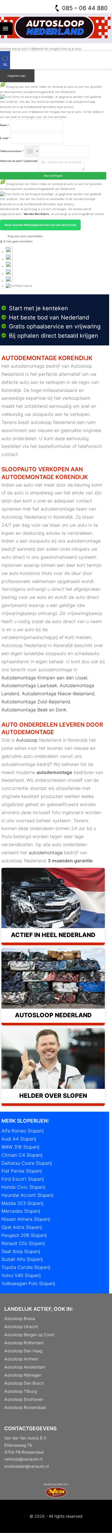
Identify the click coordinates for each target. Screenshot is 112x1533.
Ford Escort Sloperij (22, 1179)
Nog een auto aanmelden (25, 236)
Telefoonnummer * (12, 151)
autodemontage (46, 852)
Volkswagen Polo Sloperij (28, 1283)
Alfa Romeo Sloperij (22, 1131)
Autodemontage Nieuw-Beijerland (58, 693)
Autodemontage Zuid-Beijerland (35, 701)
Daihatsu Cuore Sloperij (26, 1163)
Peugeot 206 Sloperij (24, 1235)
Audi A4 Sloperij (18, 1139)
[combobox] (32, 151)
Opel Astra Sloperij (21, 1227)
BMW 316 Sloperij (20, 1147)
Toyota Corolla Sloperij (25, 1267)
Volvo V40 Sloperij (21, 1275)
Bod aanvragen (53, 175)
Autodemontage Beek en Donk (33, 710)
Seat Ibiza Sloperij (20, 1251)
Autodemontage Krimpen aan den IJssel (44, 677)
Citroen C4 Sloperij (22, 1155)
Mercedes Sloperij (20, 1211)
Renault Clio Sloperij (23, 1243)
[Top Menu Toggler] (6, 28)
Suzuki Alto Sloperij (22, 1259)
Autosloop (27, 740)
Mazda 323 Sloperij (22, 1203)
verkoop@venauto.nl (23, 1459)
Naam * (4, 125)
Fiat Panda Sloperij (21, 1171)
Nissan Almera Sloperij (25, 1219)
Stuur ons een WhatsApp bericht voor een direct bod (40, 225)
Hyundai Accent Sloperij (27, 1195)
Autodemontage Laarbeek (29, 685)
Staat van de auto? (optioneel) (19, 160)
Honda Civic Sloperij (23, 1187)
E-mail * (5, 138)
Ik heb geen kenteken (18, 241)
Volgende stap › (17, 75)
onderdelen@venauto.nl (26, 1466)
